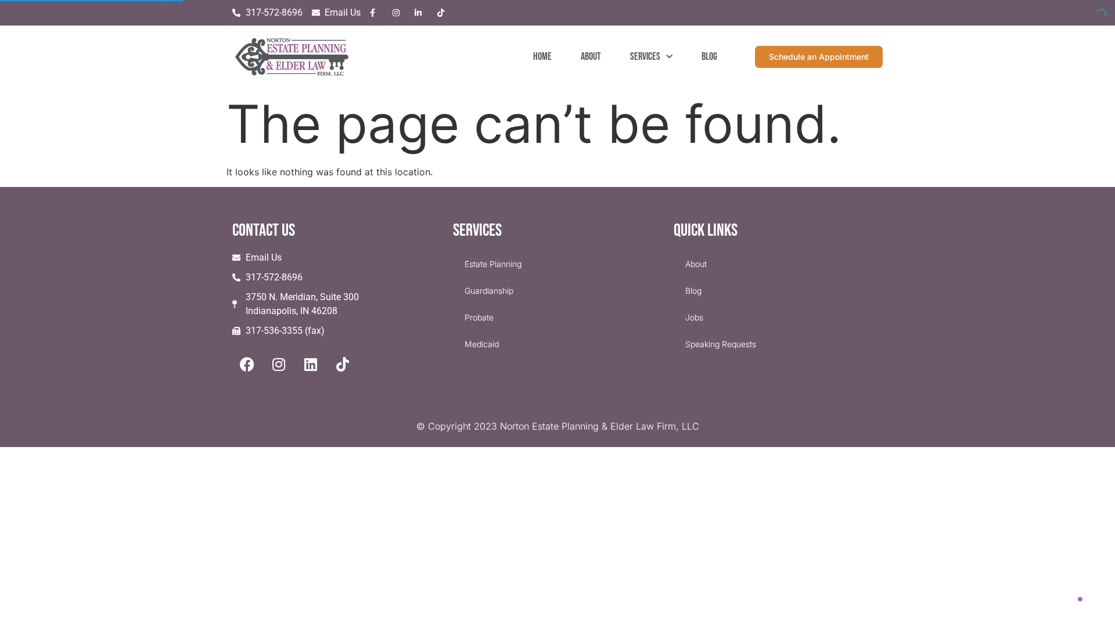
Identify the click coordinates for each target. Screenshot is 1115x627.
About (591, 57)
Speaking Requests (720, 344)
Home (542, 57)
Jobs (694, 317)
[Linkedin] (310, 364)
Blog (709, 57)
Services (645, 57)
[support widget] (1080, 599)
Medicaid (482, 344)
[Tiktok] (342, 364)
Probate (479, 317)
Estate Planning (493, 264)
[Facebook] (246, 364)
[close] (1092, 515)
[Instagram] (278, 364)
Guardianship (489, 291)
